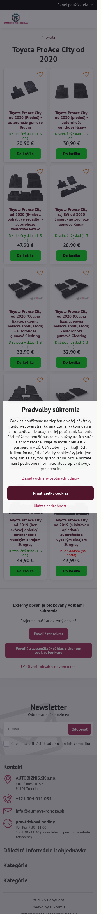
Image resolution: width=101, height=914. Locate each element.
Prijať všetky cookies (50, 493)
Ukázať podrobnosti (51, 505)
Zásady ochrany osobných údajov (50, 478)
